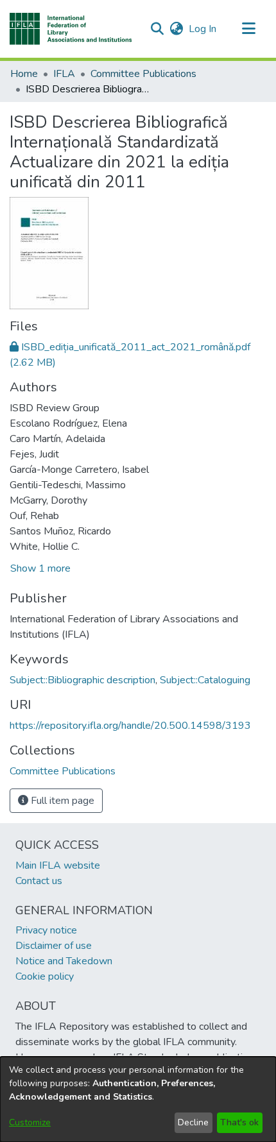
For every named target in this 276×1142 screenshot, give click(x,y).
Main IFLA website (57, 865)
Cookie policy (44, 976)
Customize (30, 1122)
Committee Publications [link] (143, 74)
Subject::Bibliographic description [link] (82, 680)
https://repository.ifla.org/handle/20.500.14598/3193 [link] (130, 726)
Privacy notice (46, 930)
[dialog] (138, 1099)
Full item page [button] (61, 801)
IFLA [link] (64, 74)
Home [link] (24, 74)
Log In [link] (203, 29)
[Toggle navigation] (248, 29)
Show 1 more (40, 568)
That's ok (239, 1122)
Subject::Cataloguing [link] (205, 680)
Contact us (38, 881)
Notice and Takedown (63, 961)
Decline (193, 1122)
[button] (71, 29)
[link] (63, 771)
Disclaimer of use (53, 946)
